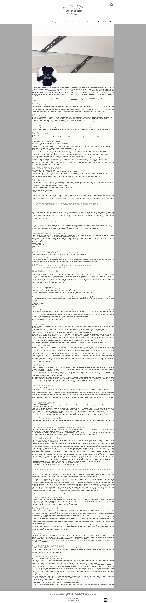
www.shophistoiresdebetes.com (55, 32)
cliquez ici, (74, 99)
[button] (111, 4)
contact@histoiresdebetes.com (91, 176)
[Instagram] (106, 600)
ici (70, 289)
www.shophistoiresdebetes (97, 108)
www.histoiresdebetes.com (50, 515)
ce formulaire (104, 235)
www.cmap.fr (71, 453)
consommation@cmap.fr (46, 456)
